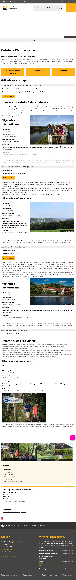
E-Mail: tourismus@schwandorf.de (12, 481)
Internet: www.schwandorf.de (9, 556)
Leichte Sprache (68, 2)
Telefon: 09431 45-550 (9, 477)
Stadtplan (34, 525)
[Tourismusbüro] (38, 474)
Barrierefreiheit (24, 525)
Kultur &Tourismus (14, 40)
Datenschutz (41, 525)
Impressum (15, 525)
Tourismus (25, 40)
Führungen (33, 40)
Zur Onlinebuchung (8, 96)
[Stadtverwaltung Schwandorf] (19, 549)
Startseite (4, 40)
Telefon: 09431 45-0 (6, 549)
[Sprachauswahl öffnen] (61, 2)
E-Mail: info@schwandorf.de (9, 554)
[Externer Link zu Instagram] (2, 518)
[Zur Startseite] (14, 7)
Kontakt (8, 525)
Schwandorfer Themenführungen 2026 (14, 512)
